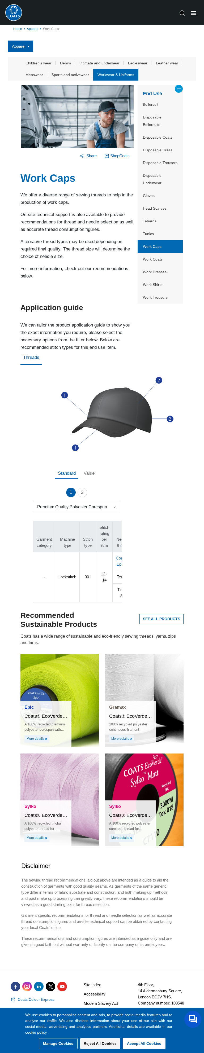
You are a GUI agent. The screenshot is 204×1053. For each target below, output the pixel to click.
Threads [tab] (31, 357)
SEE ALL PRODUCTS (161, 619)
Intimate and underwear (99, 63)
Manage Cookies (58, 1043)
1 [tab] (71, 492)
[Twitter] (50, 986)
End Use (152, 93)
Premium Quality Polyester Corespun (72, 507)
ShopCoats (120, 155)
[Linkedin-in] (39, 986)
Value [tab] (89, 473)
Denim (65, 63)
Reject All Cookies (100, 1043)
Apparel (32, 29)
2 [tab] (82, 492)
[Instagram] (27, 986)
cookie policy (35, 1032)
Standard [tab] (67, 473)
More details (36, 739)
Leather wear (167, 63)
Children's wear (39, 63)
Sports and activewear (70, 75)
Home (17, 29)
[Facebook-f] (15, 986)
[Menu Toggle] (194, 13)
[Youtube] (62, 986)
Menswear (34, 75)
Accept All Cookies (144, 1043)
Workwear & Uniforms (115, 75)
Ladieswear (137, 63)
